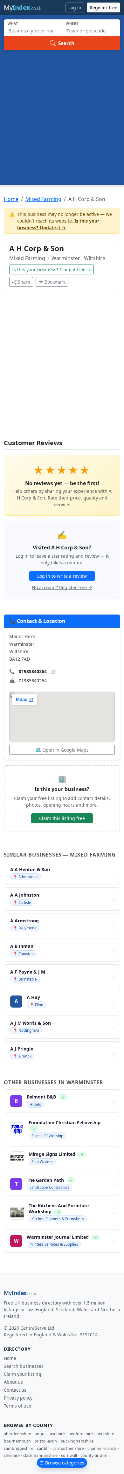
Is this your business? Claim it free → (51, 269)
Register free (103, 7)
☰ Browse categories (62, 1463)
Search (66, 43)
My (22, 7)
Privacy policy (18, 1398)
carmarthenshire (68, 1448)
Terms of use (17, 1406)
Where (72, 23)
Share (24, 282)
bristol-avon (45, 1441)
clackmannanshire (40, 1455)
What (13, 23)
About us (13, 1382)
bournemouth (17, 1441)
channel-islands (102, 1448)
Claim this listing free (62, 818)
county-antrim (93, 1455)
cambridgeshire (18, 1448)
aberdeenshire (17, 1433)
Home (11, 199)
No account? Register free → (62, 587)
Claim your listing (22, 1374)
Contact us (15, 1390)
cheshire (12, 1455)
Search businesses (24, 1366)
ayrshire (57, 1433)
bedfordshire (80, 1433)
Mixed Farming (43, 199)
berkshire (105, 1433)
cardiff (43, 1448)
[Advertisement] (62, 115)
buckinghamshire (76, 1441)
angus (40, 1433)
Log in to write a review (62, 576)
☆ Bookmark (51, 282)
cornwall (69, 1455)
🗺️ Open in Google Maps (62, 750)
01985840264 (33, 671)
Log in (74, 7)
